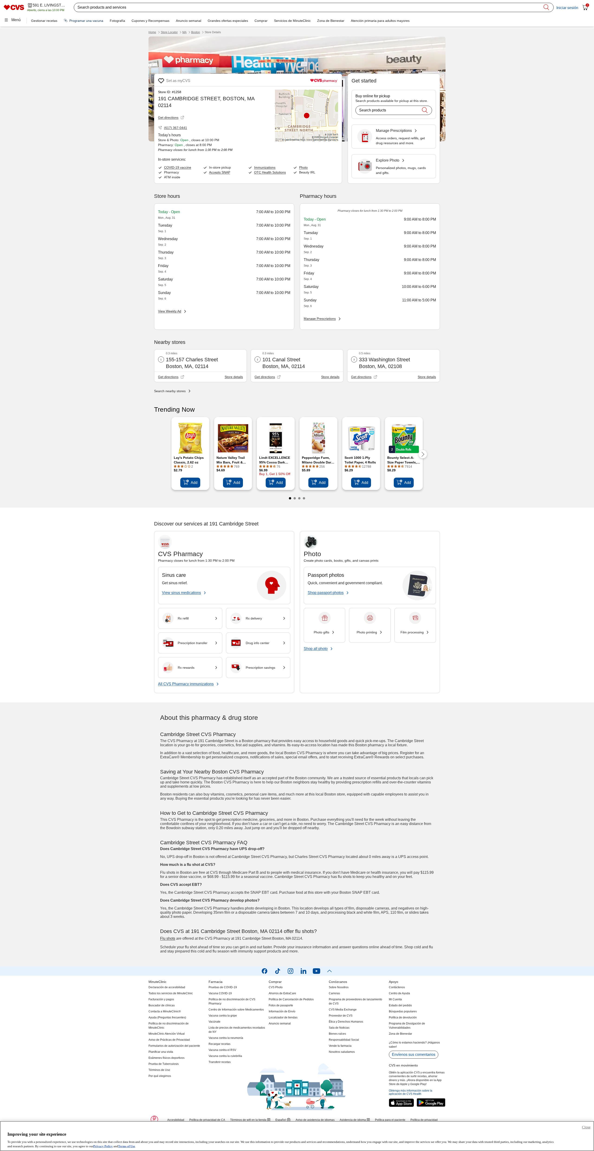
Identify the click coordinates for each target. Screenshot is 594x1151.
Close (586, 1127)
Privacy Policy (103, 1146)
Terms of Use (126, 1146)
